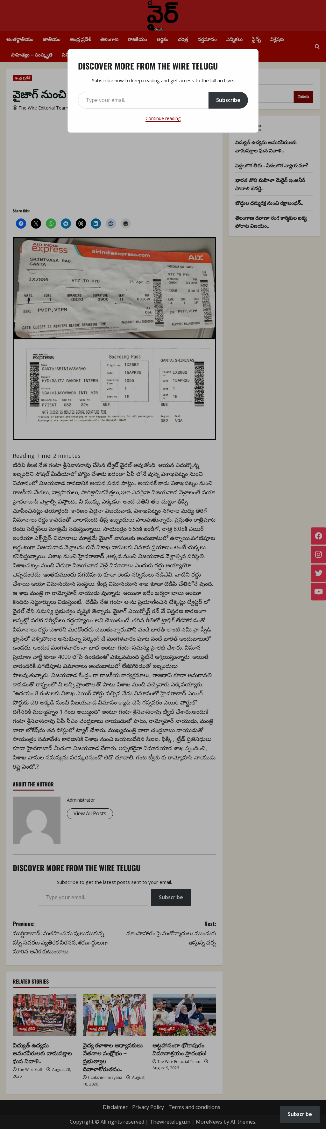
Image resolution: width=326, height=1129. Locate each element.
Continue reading (163, 118)
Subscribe (228, 100)
